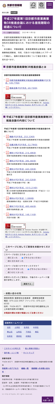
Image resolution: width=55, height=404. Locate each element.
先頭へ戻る (47, 400)
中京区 (36, 327)
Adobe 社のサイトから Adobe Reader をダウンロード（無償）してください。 (27, 105)
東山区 (10, 332)
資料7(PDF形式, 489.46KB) (22, 206)
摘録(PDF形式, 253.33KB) (22, 137)
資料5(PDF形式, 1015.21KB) (23, 188)
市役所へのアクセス (10, 368)
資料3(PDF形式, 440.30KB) (22, 169)
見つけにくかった (16, 272)
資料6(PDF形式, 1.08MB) (21, 198)
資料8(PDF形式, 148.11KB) (22, 214)
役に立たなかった (16, 261)
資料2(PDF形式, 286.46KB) (22, 161)
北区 (9, 327)
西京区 (19, 336)
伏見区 (28, 336)
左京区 (26, 327)
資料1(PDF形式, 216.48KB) (22, 153)
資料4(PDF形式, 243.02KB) (22, 180)
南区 (37, 332)
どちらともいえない (32, 258)
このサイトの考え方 (12, 348)
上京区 (17, 327)
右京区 (10, 336)
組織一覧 (25, 368)
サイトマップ (28, 353)
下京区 (28, 332)
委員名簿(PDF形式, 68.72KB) (23, 88)
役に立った (13, 258)
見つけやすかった (16, 269)
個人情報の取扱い (32, 348)
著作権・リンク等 (11, 353)
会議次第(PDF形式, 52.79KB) (23, 145)
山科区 (19, 332)
